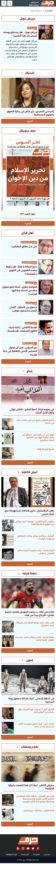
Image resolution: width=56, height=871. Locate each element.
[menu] (9, 3)
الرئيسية (49, 10)
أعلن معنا (25, 854)
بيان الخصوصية (11, 854)
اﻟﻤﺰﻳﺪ (28, 361)
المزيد (30, 121)
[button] (32, 219)
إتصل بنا (36, 854)
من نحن (47, 854)
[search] (4, 3)
